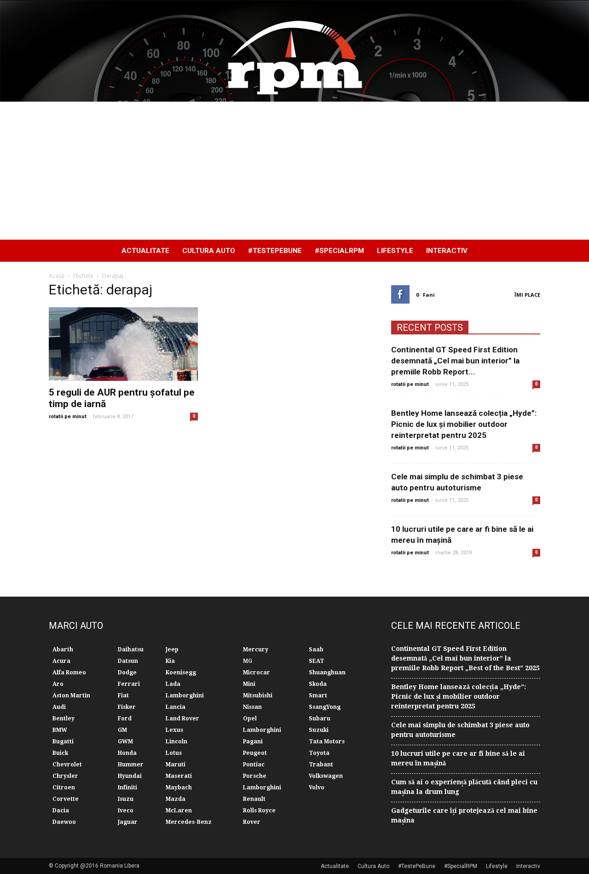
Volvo (316, 787)
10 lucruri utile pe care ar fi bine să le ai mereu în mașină (458, 758)
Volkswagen (326, 776)
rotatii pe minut (68, 417)
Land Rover (182, 718)
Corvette (65, 799)
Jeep (172, 649)
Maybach (179, 787)
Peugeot (255, 753)
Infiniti (127, 787)
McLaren (179, 810)
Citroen (63, 787)
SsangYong (325, 707)
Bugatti (63, 741)
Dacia (60, 810)
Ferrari (129, 684)
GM (122, 730)
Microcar (256, 672)
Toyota (319, 753)
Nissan (252, 707)
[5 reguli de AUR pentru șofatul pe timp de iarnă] (123, 344)
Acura (61, 661)
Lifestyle (395, 251)
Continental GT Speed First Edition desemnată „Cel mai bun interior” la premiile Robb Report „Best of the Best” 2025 (465, 658)
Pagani (253, 741)
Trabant (321, 764)
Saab (316, 649)
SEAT (316, 661)
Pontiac (254, 764)
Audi (59, 707)
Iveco (125, 810)
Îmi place (527, 294)
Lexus (174, 730)
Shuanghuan (327, 672)
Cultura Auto (208, 251)
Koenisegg (181, 672)
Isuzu (125, 799)
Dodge (127, 672)
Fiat (123, 695)
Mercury (255, 649)
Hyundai (130, 776)
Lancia (175, 707)
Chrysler (65, 776)
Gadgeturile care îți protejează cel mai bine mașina (464, 815)
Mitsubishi (257, 695)
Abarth (62, 649)
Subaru (319, 718)
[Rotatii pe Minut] (294, 51)
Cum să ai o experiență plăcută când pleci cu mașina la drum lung (464, 786)
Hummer (131, 764)
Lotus (174, 753)
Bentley (63, 718)
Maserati (179, 776)
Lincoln (176, 741)
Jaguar (128, 822)
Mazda (175, 799)
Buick (60, 753)
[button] (529, 251)
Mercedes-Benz (189, 822)
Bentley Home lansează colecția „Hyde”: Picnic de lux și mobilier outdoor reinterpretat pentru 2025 (464, 424)
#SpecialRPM (339, 251)
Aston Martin (71, 695)
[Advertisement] (294, 170)
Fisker (127, 707)
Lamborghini (185, 695)
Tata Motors (327, 741)
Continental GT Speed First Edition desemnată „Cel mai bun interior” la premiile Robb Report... (455, 360)
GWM (125, 741)
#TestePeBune (275, 251)
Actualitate (145, 251)
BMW (59, 730)
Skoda (318, 684)
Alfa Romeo (69, 672)
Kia (170, 661)
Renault (254, 799)
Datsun (128, 661)
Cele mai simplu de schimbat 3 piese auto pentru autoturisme (460, 729)
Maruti (175, 764)
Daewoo (64, 822)
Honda (127, 753)
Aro (58, 684)
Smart (318, 695)
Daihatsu (131, 649)
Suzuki (319, 730)
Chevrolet (67, 764)
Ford (125, 718)
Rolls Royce (259, 810)
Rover (251, 822)
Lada (173, 684)
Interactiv (447, 251)
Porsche (254, 776)
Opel (250, 718)
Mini (249, 684)
